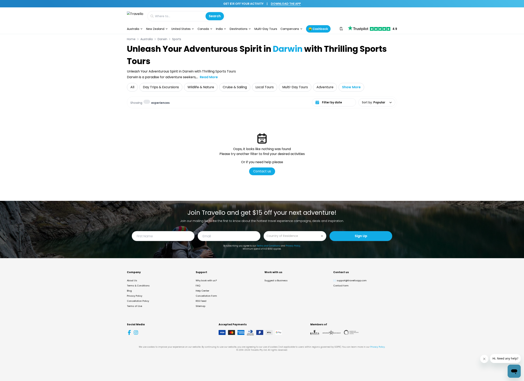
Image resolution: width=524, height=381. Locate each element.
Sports (176, 39)
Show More (351, 87)
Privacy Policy (293, 245)
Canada (203, 29)
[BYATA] (314, 332)
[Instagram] (135, 332)
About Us (132, 280)
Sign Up (361, 236)
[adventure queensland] (331, 332)
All (132, 87)
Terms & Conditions (138, 285)
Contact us (262, 171)
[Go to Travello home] (135, 16)
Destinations (238, 29)
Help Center (202, 290)
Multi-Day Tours (265, 29)
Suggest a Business (276, 280)
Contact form (341, 285)
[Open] (322, 236)
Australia (133, 29)
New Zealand (155, 29)
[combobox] (291, 235)
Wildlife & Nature (200, 87)
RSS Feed (201, 301)
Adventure (324, 87)
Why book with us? (206, 280)
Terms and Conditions (268, 245)
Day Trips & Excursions (161, 87)
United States (181, 29)
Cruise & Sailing (235, 87)
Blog (129, 290)
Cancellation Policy (138, 301)
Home (131, 39)
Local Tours (264, 87)
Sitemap (200, 306)
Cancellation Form (206, 295)
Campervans (289, 29)
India (219, 29)
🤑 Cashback (318, 29)
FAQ (198, 285)
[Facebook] (129, 332)
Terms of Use (134, 306)
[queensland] (351, 332)
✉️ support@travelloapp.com (350, 280)
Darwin (162, 39)
